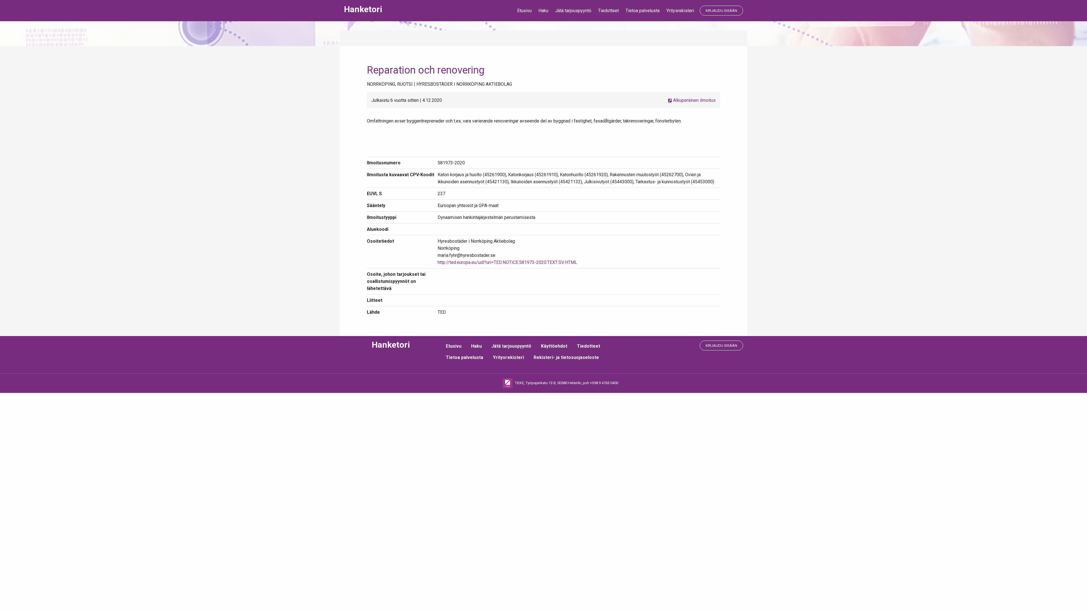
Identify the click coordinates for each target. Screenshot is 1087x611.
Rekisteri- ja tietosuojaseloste (566, 357)
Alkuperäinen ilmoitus (694, 100)
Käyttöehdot (554, 346)
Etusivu (524, 10)
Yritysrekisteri (680, 10)
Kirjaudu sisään (721, 10)
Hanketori (363, 9)
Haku (543, 10)
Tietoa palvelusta (643, 10)
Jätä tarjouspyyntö (573, 10)
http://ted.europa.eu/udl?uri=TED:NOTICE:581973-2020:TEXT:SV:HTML (507, 262)
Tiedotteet (608, 10)
